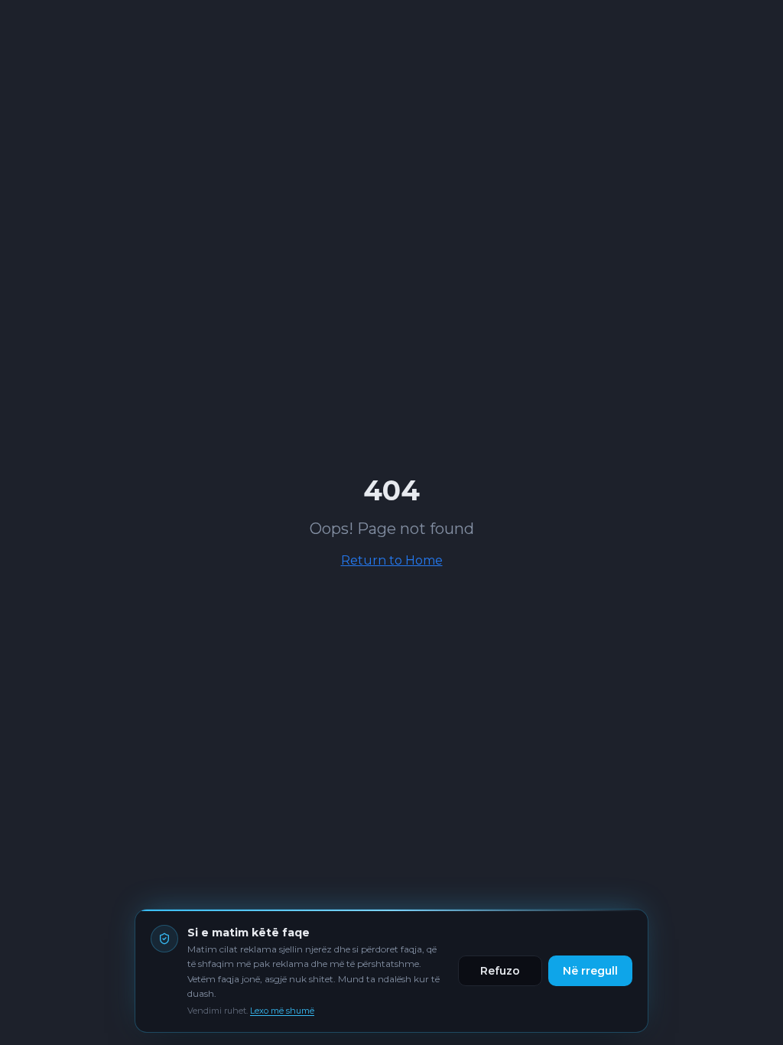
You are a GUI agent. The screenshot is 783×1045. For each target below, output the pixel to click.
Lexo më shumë (282, 1010)
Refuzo (500, 971)
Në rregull (590, 971)
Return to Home (392, 560)
